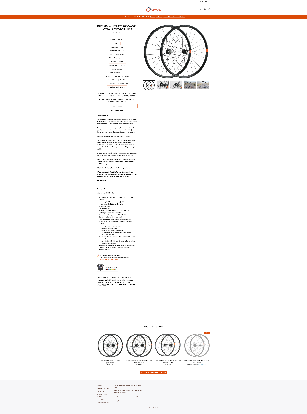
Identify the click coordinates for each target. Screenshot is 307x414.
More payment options (117, 111)
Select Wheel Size (117, 40)
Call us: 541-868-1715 (102, 402)
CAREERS (99, 397)
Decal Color (117, 69)
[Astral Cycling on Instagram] (118, 401)
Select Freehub (117, 62)
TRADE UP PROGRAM (103, 394)
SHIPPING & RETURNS (103, 388)
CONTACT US (100, 391)
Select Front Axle (117, 47)
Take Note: (117, 91)
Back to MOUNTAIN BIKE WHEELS (154, 372)
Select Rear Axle (117, 54)
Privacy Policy (100, 400)
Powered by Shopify (153, 408)
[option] (153, 17)
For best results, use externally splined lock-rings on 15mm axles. (117, 100)
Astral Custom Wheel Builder (109, 260)
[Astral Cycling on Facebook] (115, 401)
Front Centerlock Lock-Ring (117, 76)
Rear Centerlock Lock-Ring (117, 84)
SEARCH (99, 386)
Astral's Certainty (104, 250)
